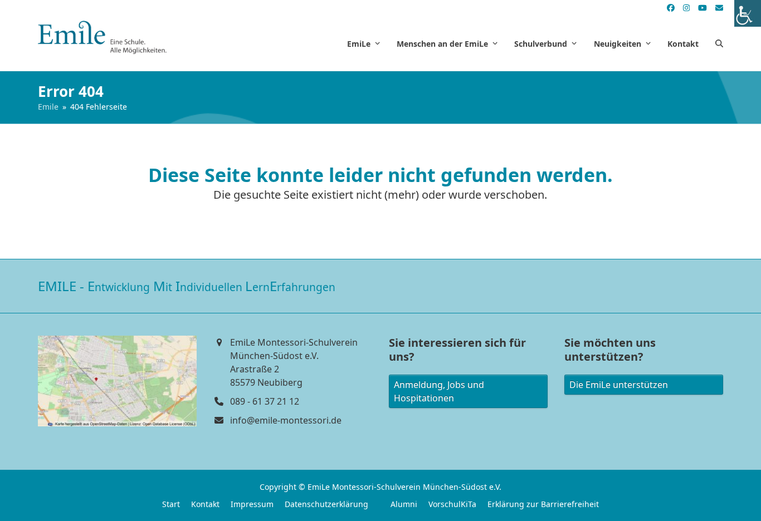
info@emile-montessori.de (286, 420)
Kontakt (205, 504)
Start (171, 504)
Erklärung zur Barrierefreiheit (543, 504)
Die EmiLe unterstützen (618, 385)
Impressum (252, 504)
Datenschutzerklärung (326, 504)
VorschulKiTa (452, 504)
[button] (719, 43)
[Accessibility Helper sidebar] (747, 13)
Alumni (404, 504)
